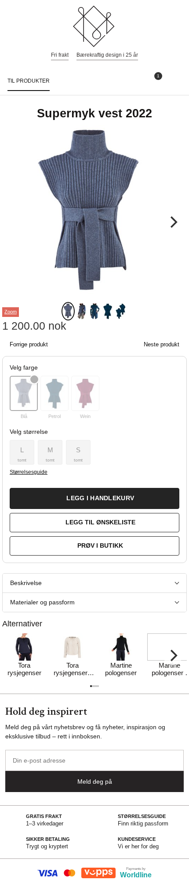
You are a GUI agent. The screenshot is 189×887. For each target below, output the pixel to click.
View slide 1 (68, 311)
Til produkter (28, 81)
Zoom (10, 311)
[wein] (85, 393)
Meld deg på (94, 781)
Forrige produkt (29, 344)
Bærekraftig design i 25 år (107, 55)
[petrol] (54, 393)
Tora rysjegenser (24, 669)
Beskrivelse (26, 582)
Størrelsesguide (28, 472)
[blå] (24, 393)
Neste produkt (161, 344)
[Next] (172, 222)
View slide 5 (121, 311)
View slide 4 (107, 311)
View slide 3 (94, 311)
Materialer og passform (42, 602)
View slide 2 (81, 311)
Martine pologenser (121, 669)
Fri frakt (60, 55)
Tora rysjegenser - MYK (72, 669)
